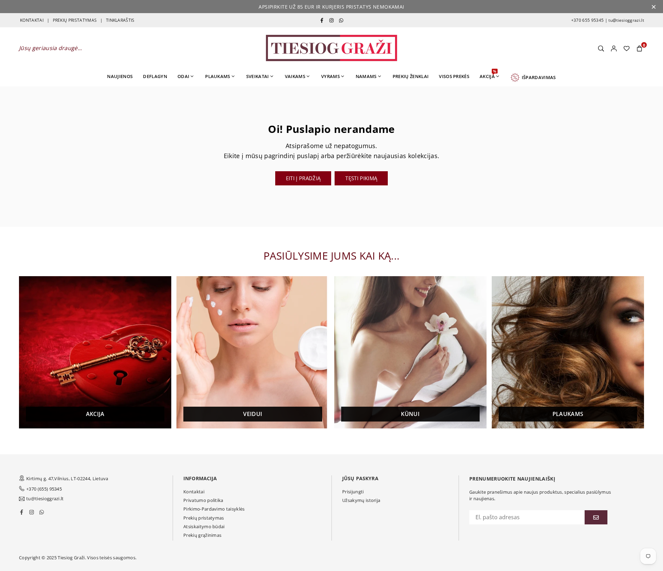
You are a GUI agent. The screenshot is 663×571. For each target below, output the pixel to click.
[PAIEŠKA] (601, 48)
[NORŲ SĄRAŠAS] (626, 48)
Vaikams (295, 76)
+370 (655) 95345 (44, 489)
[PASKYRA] (613, 48)
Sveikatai (257, 76)
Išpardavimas (537, 77)
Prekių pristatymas (203, 518)
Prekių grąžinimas (202, 535)
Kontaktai (193, 491)
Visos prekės (454, 76)
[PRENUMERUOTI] (596, 517)
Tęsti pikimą (361, 178)
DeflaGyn (155, 76)
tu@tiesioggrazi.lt (625, 20)
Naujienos (120, 76)
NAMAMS (366, 76)
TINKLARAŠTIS (120, 20)
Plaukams (217, 76)
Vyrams (330, 76)
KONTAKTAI (32, 20)
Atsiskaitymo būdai (204, 526)
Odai (183, 76)
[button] (639, 48)
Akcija (488, 74)
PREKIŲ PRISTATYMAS (75, 20)
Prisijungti (353, 491)
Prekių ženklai (411, 76)
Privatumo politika (203, 500)
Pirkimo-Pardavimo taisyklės (214, 509)
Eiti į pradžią (303, 178)
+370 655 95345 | (589, 20)
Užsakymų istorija (361, 500)
